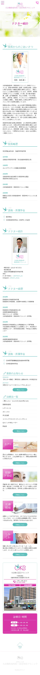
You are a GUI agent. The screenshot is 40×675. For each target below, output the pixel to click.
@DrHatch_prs (18, 276)
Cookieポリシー (20, 670)
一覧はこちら (20, 390)
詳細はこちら (20, 463)
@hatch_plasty (14, 278)
